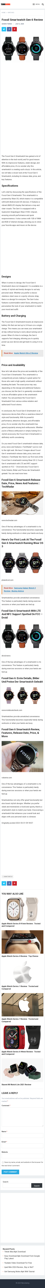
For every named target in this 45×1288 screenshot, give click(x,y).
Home (4, 12)
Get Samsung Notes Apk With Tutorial (19, 1271)
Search (5, 1182)
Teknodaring (25, 1283)
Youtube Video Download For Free (18, 1263)
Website (5, 1152)
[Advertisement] (22, 87)
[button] (36, 4)
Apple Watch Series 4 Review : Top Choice (20, 956)
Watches (11, 12)
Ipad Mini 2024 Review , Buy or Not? (19, 1267)
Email (4, 1142)
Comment (6, 1105)
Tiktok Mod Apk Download (15, 1252)
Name (4, 1131)
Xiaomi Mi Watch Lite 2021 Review (16, 1084)
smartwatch (8, 876)
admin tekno (7, 24)
